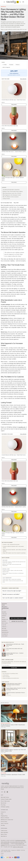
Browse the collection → (18, 621)
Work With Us (4, 836)
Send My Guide (14, 667)
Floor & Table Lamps (5, 801)
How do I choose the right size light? (12, 590)
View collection (23, 78)
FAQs (2, 813)
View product (14, 104)
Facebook (11, 64)
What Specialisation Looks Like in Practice (12, 193)
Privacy (2, 853)
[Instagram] (5, 792)
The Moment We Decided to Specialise (11, 189)
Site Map (3, 825)
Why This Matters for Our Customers (11, 196)
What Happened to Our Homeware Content (12, 195)
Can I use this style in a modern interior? (13, 597)
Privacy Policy (4, 821)
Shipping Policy (4, 815)
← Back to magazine (6, 67)
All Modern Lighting (5, 806)
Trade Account (4, 830)
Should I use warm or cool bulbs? (11, 594)
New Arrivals (3, 803)
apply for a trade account (18, 846)
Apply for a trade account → (18, 618)
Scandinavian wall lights (20, 840)
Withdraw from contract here (7, 819)
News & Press (4, 834)
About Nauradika (4, 832)
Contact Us (3, 812)
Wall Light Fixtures (5, 797)
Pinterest (17, 64)
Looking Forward (6, 198)
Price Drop (3, 804)
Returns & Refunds (5, 817)
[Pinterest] (7, 792)
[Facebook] (2, 792)
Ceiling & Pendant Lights (6, 799)
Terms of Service (4, 823)
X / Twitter (5, 64)
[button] (4, 1)
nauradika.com (21, 427)
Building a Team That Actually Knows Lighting (12, 191)
